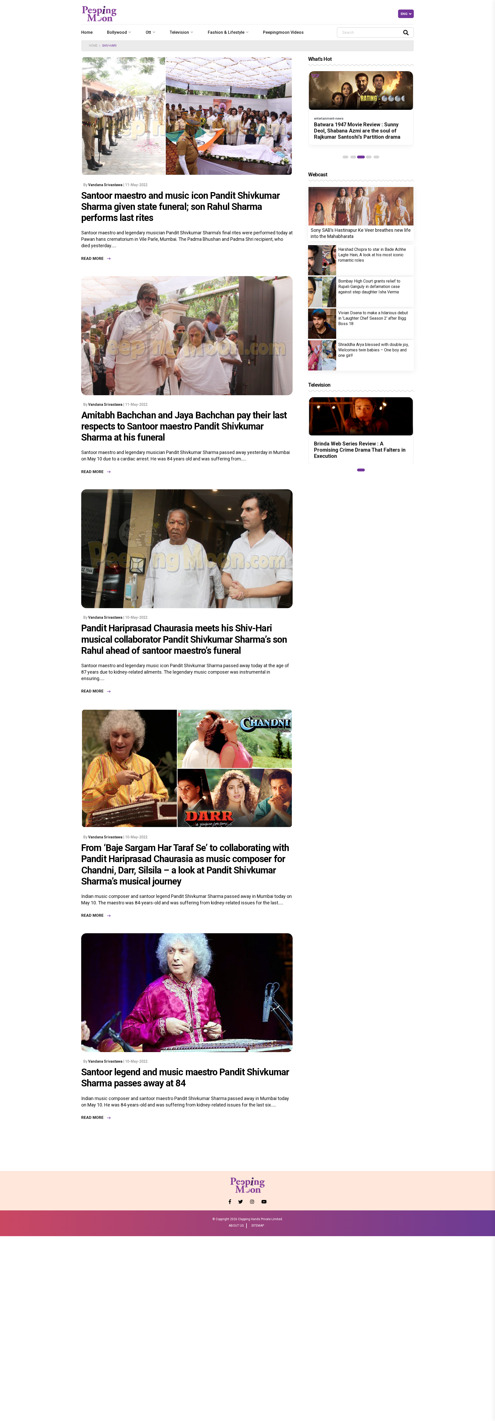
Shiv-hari (109, 45)
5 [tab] (376, 157)
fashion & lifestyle (226, 32)
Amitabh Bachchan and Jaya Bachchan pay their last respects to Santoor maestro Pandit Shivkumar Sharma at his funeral (184, 426)
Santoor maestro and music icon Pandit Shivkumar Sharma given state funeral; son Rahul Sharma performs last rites (180, 206)
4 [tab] (368, 157)
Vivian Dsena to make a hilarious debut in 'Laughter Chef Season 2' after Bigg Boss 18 (373, 318)
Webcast (317, 174)
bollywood (117, 32)
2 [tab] (353, 157)
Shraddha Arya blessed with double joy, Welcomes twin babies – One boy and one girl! (373, 350)
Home (87, 32)
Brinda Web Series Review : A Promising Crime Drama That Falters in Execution (360, 450)
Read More (92, 259)
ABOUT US (236, 1225)
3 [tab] (361, 157)
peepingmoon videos (283, 32)
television (179, 32)
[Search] (406, 32)
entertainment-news (328, 118)
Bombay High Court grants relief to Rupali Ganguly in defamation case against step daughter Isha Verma (369, 286)
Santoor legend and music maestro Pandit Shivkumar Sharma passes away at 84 (185, 1078)
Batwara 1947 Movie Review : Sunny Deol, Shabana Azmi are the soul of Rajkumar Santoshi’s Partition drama (357, 130)
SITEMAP (257, 1225)
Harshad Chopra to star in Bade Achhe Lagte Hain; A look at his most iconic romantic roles (372, 255)
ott (148, 32)
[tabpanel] (361, 108)
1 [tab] (345, 157)
